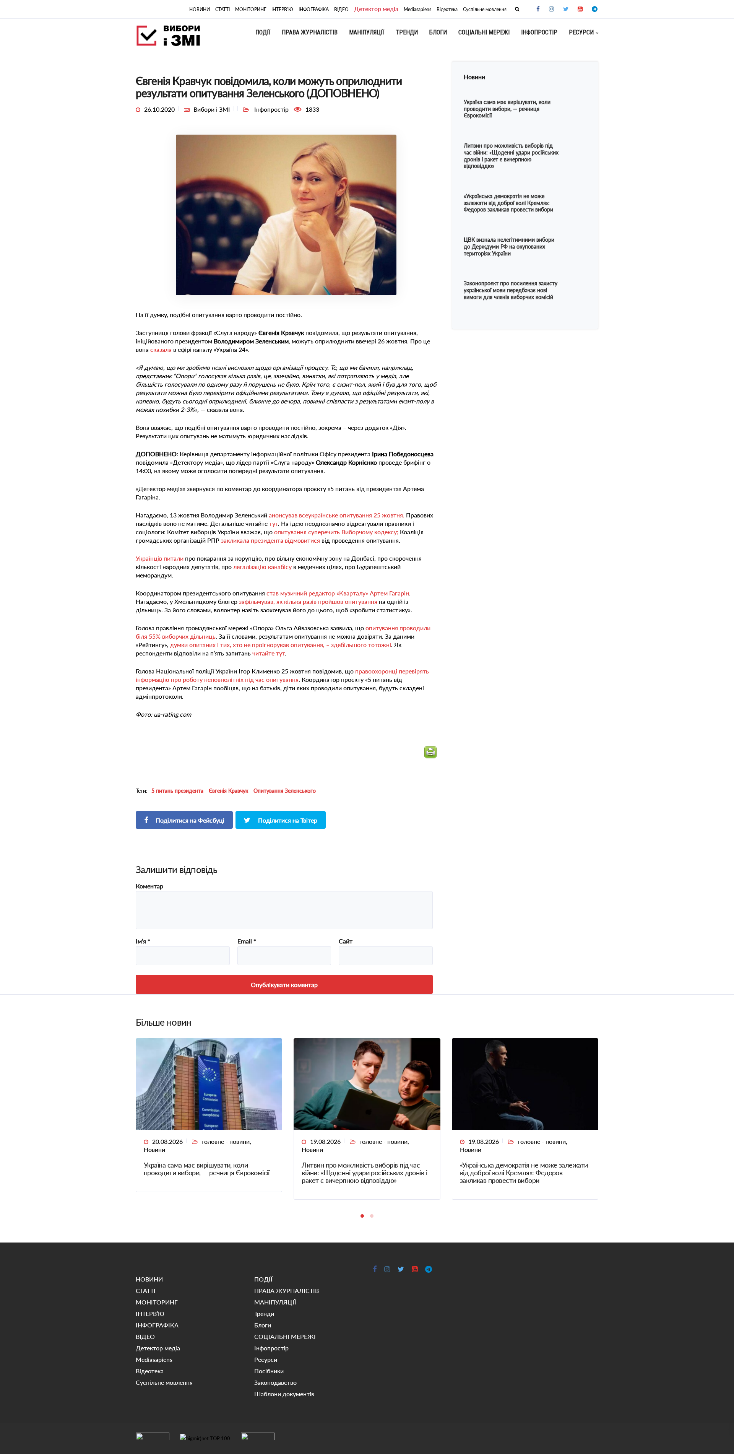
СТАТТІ (222, 9)
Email (246, 941)
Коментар (149, 886)
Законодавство (275, 1382)
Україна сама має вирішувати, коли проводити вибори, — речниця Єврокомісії (207, 1169)
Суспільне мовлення (485, 9)
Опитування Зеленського (284, 790)
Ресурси (581, 32)
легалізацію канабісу (262, 566)
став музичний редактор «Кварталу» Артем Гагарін (337, 593)
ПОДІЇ (262, 32)
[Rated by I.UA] (152, 1438)
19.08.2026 (325, 1141)
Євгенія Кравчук (228, 790)
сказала (161, 349)
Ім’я (143, 941)
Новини (154, 1149)
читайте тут (268, 653)
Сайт (345, 941)
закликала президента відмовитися (270, 540)
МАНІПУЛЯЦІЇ (366, 32)
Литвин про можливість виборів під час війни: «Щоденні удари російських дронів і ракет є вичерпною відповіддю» (364, 1172)
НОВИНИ (199, 9)
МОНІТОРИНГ (250, 9)
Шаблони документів (284, 1393)
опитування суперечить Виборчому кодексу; (336, 531)
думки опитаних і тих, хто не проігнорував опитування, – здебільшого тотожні (280, 644)
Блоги (438, 32)
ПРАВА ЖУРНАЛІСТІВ (310, 32)
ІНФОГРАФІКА (314, 9)
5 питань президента (177, 790)
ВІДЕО (341, 9)
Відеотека (447, 9)
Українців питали (160, 558)
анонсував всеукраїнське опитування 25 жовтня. (336, 515)
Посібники (269, 1370)
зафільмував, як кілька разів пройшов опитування (308, 601)
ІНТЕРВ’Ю (282, 9)
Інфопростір (539, 32)
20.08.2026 (167, 1141)
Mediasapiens (417, 9)
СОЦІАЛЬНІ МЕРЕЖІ (484, 32)
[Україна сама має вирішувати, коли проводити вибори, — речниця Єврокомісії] (209, 1083)
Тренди (407, 32)
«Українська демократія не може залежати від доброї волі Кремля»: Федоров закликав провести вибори (524, 1172)
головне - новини (225, 1141)
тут (273, 523)
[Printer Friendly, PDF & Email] (430, 755)
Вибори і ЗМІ (211, 109)
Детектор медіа (376, 8)
